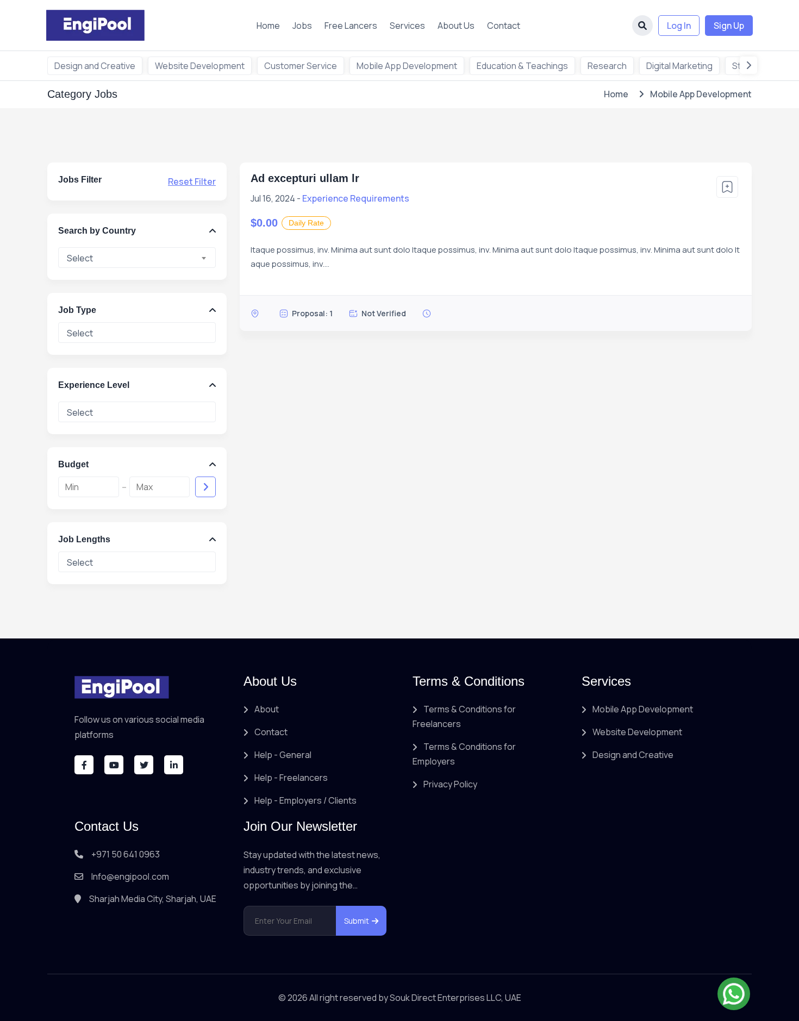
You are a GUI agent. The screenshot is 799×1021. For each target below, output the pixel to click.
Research (607, 66)
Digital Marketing (679, 66)
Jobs (302, 26)
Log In (679, 26)
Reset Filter (192, 181)
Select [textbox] (80, 258)
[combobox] (137, 257)
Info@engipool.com (130, 876)
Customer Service (300, 66)
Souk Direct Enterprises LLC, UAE (455, 998)
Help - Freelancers (291, 778)
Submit (356, 921)
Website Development (200, 66)
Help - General (282, 755)
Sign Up (729, 26)
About (266, 709)
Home (268, 26)
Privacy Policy (450, 784)
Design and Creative (94, 66)
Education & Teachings (522, 66)
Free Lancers (350, 26)
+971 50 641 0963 (125, 854)
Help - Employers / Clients (305, 800)
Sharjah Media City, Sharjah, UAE (152, 899)
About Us (456, 26)
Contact (503, 26)
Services (407, 26)
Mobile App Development (407, 66)
